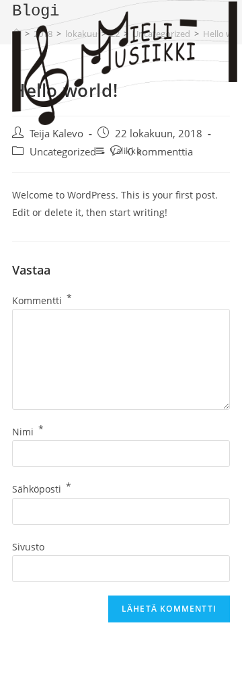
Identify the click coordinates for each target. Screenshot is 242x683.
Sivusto (28, 546)
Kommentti (42, 300)
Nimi (28, 431)
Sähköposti (41, 488)
